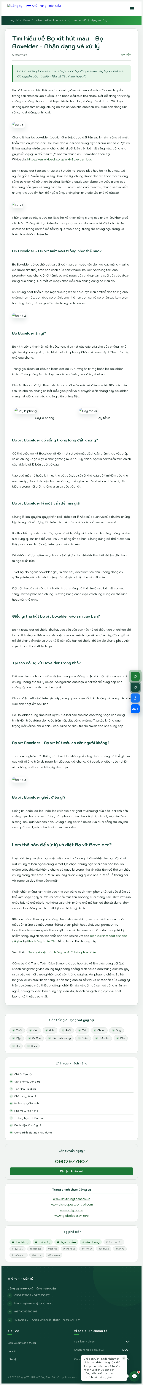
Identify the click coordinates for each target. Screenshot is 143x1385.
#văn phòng (90, 1242)
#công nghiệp (114, 1242)
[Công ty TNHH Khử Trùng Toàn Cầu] (34, 8)
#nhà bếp (17, 1248)
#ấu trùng (103, 1248)
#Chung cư (54, 1255)
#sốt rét (52, 1248)
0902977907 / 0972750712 (32, 1295)
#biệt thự (37, 1255)
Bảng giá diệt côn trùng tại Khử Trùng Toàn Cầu (62, 952)
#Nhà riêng (69, 1248)
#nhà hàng (20, 1242)
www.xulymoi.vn (71, 1210)
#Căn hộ (119, 1248)
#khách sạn (36, 1248)
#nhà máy (42, 1242)
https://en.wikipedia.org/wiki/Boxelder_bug (59, 159)
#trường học (18, 1255)
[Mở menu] (132, 8)
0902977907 (71, 1161)
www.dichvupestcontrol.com (71, 1204)
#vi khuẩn (87, 1248)
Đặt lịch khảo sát (71, 1171)
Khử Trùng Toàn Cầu (41, 941)
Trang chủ (13, 20)
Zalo (135, 709)
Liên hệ (12, 1359)
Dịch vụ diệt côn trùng (21, 1343)
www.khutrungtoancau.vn (71, 1199)
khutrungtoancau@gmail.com (32, 1303)
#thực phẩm (66, 1242)
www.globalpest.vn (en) (71, 1215)
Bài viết (26, 20)
